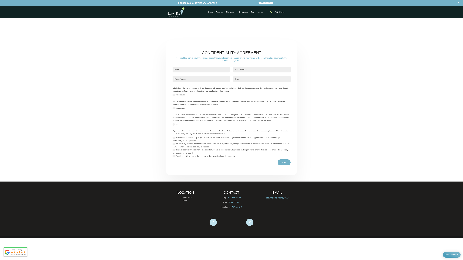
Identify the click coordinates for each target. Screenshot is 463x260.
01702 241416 (235, 207)
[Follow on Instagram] (249, 222)
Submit (284, 162)
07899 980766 (234, 198)
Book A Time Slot (451, 255)
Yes (176, 124)
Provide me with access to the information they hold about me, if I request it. (205, 156)
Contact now (264, 3)
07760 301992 (234, 202)
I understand (180, 95)
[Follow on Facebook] (213, 222)
